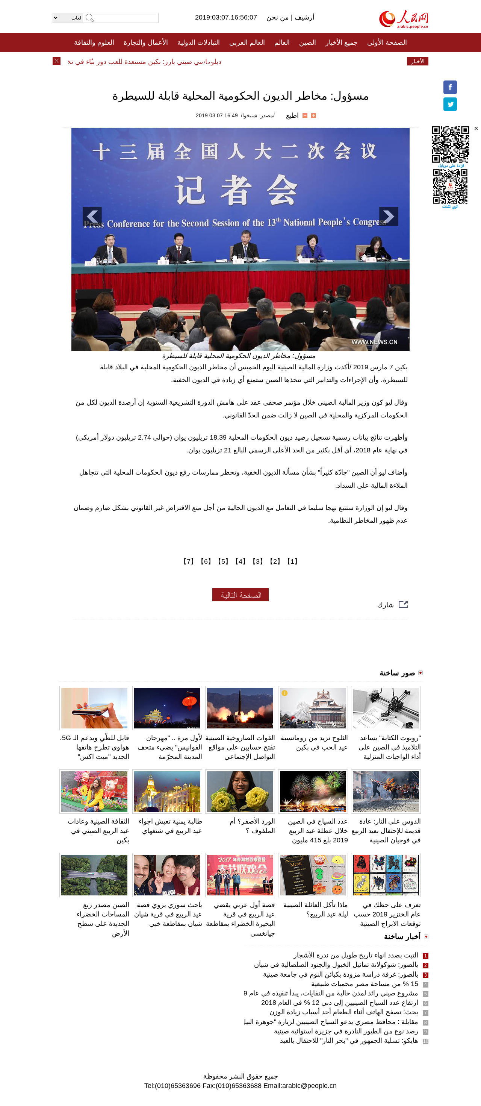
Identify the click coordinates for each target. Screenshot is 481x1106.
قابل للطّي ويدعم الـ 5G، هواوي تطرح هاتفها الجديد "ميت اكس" (94, 747)
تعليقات (234, 61)
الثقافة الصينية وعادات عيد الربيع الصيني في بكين (98, 831)
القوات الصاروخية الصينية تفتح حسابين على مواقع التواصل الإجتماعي (240, 747)
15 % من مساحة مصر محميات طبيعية (364, 984)
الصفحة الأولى (387, 42)
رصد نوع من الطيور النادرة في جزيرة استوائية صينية (346, 1031)
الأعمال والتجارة (146, 42)
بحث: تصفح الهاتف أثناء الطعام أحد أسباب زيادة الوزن (343, 1012)
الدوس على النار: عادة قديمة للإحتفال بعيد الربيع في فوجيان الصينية (386, 831)
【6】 (206, 561)
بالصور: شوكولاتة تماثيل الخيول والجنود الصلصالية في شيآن (336, 964)
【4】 (240, 561)
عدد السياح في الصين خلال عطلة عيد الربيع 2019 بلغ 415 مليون (318, 831)
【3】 (257, 561)
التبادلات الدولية (198, 42)
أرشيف (304, 17)
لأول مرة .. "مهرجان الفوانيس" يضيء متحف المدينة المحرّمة (170, 747)
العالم (282, 42)
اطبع (292, 115)
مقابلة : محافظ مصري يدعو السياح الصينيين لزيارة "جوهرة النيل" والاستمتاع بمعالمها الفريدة (291, 1022)
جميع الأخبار (341, 42)
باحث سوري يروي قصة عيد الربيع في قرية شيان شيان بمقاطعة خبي (168, 914)
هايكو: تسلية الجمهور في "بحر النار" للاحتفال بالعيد (349, 1040)
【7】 (188, 561)
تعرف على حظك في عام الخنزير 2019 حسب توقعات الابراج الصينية (387, 914)
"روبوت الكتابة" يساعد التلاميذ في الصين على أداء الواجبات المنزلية (389, 747)
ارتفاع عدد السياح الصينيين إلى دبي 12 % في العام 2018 (339, 1002)
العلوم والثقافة (94, 42)
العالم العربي (247, 42)
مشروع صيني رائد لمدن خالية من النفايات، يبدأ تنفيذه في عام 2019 (325, 993)
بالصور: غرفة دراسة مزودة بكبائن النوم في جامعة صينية (340, 974)
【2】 (275, 561)
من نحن (278, 17)
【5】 (223, 561)
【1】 (292, 561)
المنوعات (267, 61)
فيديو (208, 61)
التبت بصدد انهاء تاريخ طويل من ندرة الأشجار (355, 955)
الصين (307, 42)
